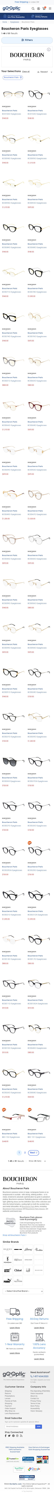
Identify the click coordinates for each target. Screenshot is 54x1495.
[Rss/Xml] (21, 1436)
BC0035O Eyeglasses (37, 737)
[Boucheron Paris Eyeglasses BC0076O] (39, 317)
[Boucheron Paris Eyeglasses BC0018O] (13, 939)
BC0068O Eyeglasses (37, 425)
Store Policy (34, 1406)
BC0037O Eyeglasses (11, 737)
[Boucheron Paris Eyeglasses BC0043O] (39, 539)
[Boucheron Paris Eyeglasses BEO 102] (13, 1117)
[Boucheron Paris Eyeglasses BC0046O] (13, 539)
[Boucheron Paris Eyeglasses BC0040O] (39, 1028)
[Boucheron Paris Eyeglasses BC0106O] (13, 94)
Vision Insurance (36, 1393)
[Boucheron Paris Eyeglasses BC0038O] (39, 672)
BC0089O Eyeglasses (11, 247)
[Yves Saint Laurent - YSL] (7, 1260)
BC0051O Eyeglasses (11, 692)
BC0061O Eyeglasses (11, 381)
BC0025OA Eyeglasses (12, 870)
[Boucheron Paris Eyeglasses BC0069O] (13, 450)
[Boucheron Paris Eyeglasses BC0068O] (39, 406)
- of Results (16, 1161)
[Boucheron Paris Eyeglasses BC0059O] (13, 583)
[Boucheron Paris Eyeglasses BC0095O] (39, 139)
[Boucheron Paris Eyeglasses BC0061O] (13, 361)
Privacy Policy (35, 1401)
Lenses (7, 1398)
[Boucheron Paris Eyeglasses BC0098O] (13, 139)
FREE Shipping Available (15, 1447)
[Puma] (7, 1281)
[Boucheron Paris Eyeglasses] (14, 1376)
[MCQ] (18, 1249)
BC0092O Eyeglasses (37, 203)
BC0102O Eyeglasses (37, 114)
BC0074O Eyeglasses (11, 336)
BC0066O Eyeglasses (11, 425)
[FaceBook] (5, 1436)
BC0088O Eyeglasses (37, 247)
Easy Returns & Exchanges (39, 1447)
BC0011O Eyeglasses (11, 1004)
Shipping (8, 1391)
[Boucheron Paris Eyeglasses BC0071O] (13, 272)
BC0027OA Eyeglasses (38, 781)
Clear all (25, 72)
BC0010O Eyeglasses (11, 1048)
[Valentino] (18, 1281)
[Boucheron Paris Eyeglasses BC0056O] (39, 583)
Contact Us (34, 1398)
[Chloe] (18, 1270)
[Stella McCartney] (39, 1260)
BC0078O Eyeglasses (37, 292)
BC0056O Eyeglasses (37, 603)
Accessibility (35, 1408)
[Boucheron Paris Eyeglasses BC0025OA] (13, 850)
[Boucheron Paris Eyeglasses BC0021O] (13, 895)
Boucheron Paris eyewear (12, 1209)
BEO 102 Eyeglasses (11, 1137)
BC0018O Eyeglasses (11, 959)
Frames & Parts (10, 1401)
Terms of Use (35, 1403)
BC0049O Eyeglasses (11, 514)
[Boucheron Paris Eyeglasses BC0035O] (39, 717)
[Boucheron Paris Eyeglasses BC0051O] (13, 672)
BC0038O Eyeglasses (37, 692)
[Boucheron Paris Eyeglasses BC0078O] (39, 272)
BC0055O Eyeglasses (11, 648)
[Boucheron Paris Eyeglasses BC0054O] (39, 628)
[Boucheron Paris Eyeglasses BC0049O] (13, 494)
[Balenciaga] (39, 1270)
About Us (33, 1396)
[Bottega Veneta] (28, 1260)
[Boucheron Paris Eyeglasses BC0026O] (39, 806)
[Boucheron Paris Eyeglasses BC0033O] (13, 1073)
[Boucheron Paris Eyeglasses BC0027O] (13, 806)
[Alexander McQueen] (18, 1260)
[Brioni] (28, 1249)
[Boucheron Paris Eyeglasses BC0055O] (13, 628)
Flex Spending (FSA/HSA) (40, 1391)
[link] (28, 1459)
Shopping (8, 1403)
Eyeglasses (14, 22)
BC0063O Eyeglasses (37, 381)
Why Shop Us (10, 1411)
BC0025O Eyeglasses (37, 870)
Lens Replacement (12, 1413)
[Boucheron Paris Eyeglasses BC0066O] (13, 406)
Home (4, 22)
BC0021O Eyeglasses (11, 915)
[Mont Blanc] (7, 1270)
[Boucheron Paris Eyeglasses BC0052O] (39, 450)
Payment (8, 1406)
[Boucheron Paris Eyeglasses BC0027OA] (39, 761)
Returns (8, 1393)
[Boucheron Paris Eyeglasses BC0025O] (39, 850)
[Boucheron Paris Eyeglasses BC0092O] (39, 183)
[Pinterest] (13, 1436)
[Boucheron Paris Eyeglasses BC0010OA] (39, 984)
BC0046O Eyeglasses (11, 559)
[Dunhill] (28, 1270)
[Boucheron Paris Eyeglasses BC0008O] (39, 1073)
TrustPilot (19, 1469)
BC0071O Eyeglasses (11, 292)
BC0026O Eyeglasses (37, 826)
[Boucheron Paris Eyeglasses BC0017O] (39, 939)
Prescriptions (10, 1396)
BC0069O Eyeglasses (11, 470)
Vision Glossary (36, 1411)
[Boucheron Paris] (49, 50)
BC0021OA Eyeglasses (38, 915)
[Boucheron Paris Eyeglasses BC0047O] (39, 494)
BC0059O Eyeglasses (11, 603)
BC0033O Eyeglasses (11, 1093)
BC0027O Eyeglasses (11, 826)
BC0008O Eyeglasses (37, 1093)
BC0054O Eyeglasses (37, 648)
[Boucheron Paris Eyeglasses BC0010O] (13, 1028)
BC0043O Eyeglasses (37, 559)
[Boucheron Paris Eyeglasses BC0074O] (13, 317)
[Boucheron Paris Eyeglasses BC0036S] (13, 761)
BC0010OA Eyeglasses (38, 1004)
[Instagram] (17, 1436)
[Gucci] (7, 1249)
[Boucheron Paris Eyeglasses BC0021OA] (39, 895)
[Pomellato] (39, 1249)
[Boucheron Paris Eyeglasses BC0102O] (39, 94)
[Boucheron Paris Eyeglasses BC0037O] (13, 717)
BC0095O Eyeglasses (37, 158)
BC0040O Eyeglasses (37, 1048)
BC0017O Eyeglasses (37, 959)
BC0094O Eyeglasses (11, 203)
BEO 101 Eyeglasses (37, 1137)
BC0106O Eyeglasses (11, 114)
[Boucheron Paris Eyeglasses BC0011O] (13, 984)
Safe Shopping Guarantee (39, 1449)
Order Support (10, 1408)
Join (38, 1426)
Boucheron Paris (28, 22)
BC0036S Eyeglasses (11, 781)
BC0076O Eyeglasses (37, 336)
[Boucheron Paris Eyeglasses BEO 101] (39, 1117)
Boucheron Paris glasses (35, 1209)
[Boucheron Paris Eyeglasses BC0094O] (13, 183)
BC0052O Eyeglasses (37, 470)
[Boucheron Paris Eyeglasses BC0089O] (13, 228)
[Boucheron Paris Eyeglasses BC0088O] (39, 228)
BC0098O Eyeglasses (11, 158)
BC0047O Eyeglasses (37, 514)
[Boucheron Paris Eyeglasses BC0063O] (39, 361)
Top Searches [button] (27, 1491)
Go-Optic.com (15, 1484)
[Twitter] (9, 1436)
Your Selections (11, 71)
